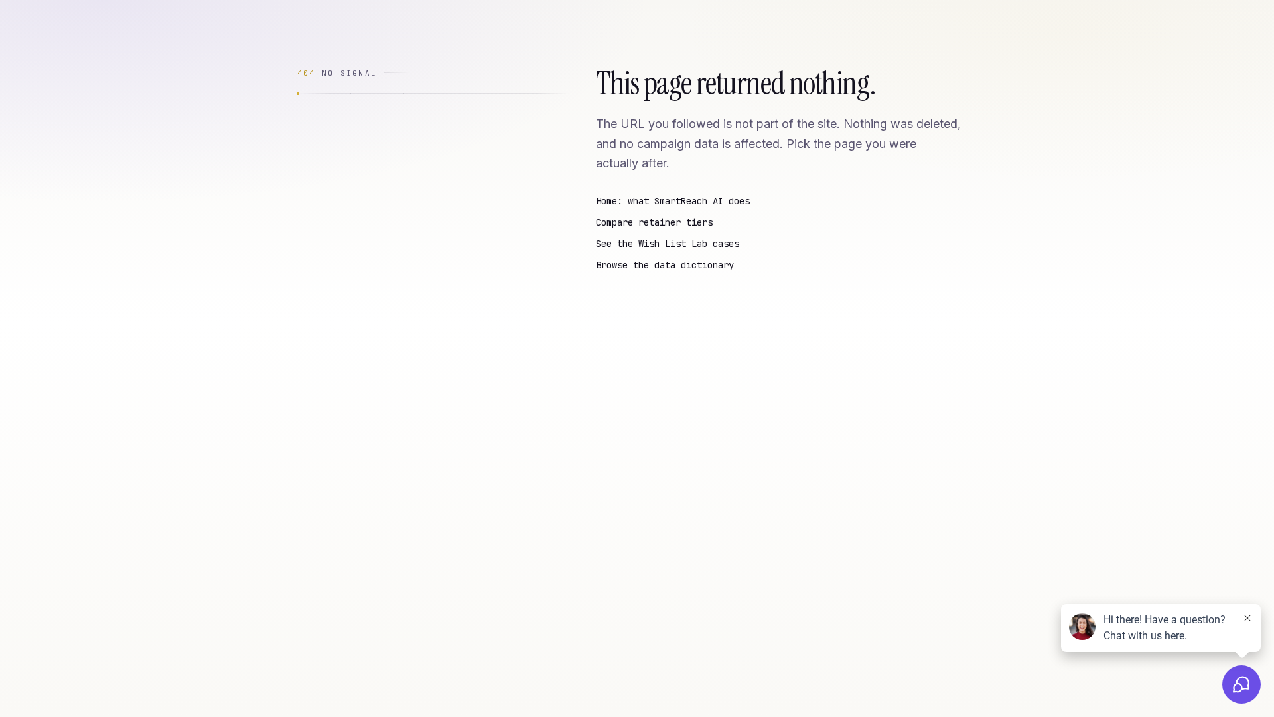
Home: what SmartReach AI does (673, 201)
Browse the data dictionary (665, 265)
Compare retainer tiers (654, 222)
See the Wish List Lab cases (667, 244)
